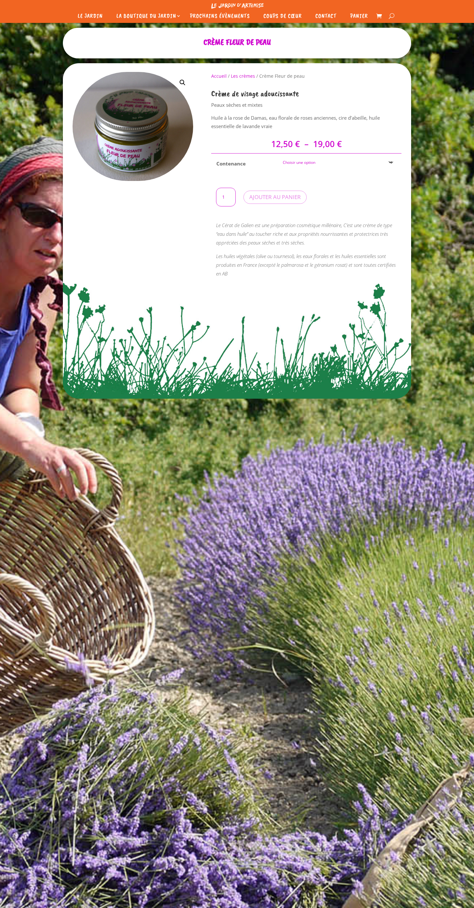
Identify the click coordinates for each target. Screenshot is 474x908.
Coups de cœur (282, 15)
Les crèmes (243, 76)
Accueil (219, 76)
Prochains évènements (220, 15)
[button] (182, 82)
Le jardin (90, 15)
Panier (359, 15)
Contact (326, 15)
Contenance (231, 163)
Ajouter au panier (275, 197)
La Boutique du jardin (146, 15)
